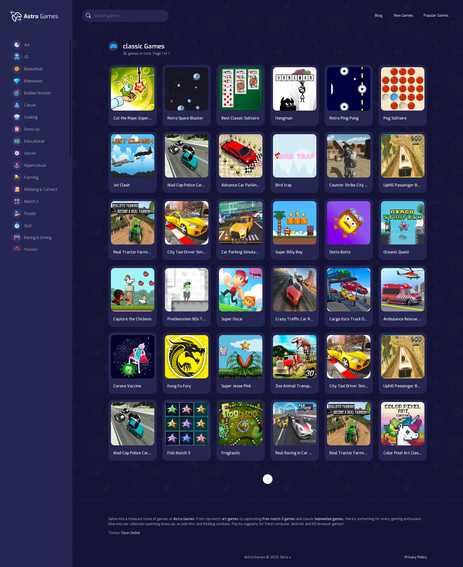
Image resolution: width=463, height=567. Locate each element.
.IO (26, 56)
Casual (30, 105)
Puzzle (30, 213)
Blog (379, 15)
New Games (403, 15)
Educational (34, 141)
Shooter (31, 249)
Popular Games (436, 15)
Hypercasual (35, 165)
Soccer (30, 153)
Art (27, 44)
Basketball (33, 69)
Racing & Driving (37, 237)
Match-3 (31, 201)
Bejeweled (33, 81)
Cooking (30, 117)
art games (230, 519)
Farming (31, 177)
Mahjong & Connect (40, 189)
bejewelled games (329, 519)
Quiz (28, 225)
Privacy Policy (416, 557)
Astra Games (183, 519)
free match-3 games (278, 519)
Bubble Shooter (37, 93)
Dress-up (32, 129)
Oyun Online (130, 533)
